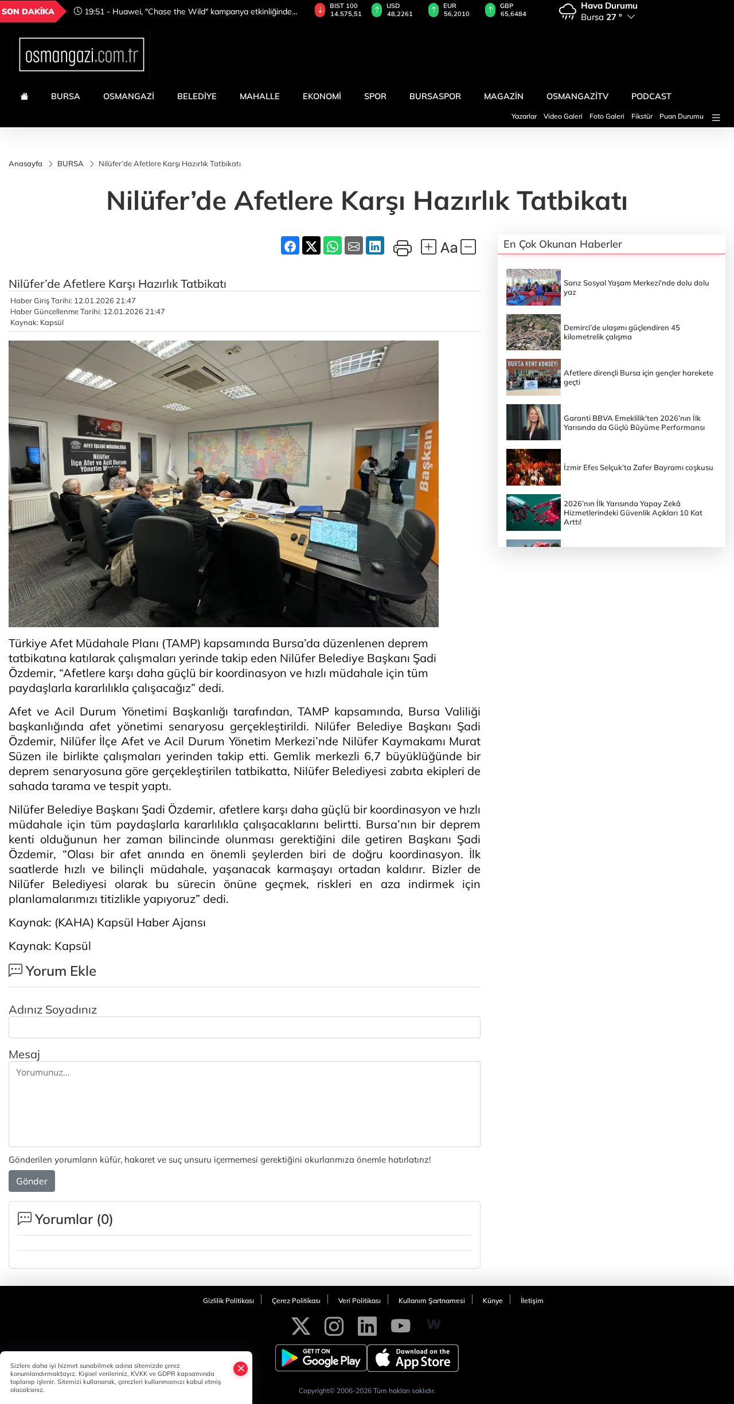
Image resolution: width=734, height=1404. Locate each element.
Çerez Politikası (296, 1300)
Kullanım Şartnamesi (432, 1300)
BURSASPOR (435, 96)
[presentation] (285, 11)
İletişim (532, 1300)
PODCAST (651, 96)
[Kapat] (241, 1368)
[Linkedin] (367, 1324)
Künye (493, 1300)
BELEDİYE (197, 96)
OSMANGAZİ (128, 96)
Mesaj (24, 1054)
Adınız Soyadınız (53, 1009)
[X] (300, 1324)
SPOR (375, 96)
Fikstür (642, 116)
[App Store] (413, 1358)
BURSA (65, 96)
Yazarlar (524, 116)
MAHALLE (260, 96)
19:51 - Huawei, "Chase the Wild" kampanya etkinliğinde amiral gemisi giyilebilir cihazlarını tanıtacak (183, 11)
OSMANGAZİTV (577, 96)
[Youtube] (400, 1324)
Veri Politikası (359, 1300)
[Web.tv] (433, 1324)
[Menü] (716, 117)
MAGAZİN (504, 96)
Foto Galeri (606, 116)
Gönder (32, 1181)
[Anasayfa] (24, 96)
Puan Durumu (681, 116)
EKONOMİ (322, 96)
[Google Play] (321, 1358)
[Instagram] (334, 1324)
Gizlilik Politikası (228, 1300)
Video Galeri (563, 116)
